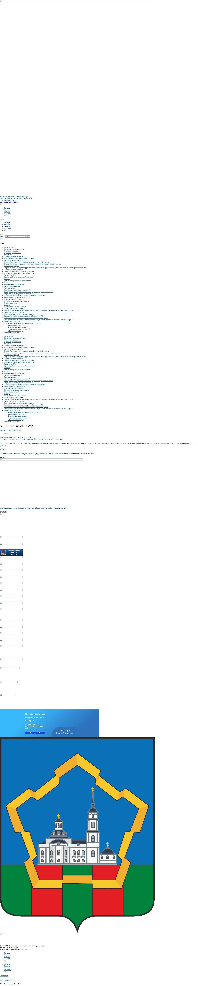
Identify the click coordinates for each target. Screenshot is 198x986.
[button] (99, 219)
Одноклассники (6, 980)
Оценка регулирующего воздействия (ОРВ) (19, 271)
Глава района (8, 247)
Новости (7, 210)
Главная (7, 208)
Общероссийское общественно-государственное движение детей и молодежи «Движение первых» (39, 320)
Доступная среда (10, 288)
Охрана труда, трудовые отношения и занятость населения (24, 295)
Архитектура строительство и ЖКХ (16, 297)
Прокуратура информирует (17, 327)
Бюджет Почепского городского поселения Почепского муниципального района (32, 264)
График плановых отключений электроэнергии (25, 323)
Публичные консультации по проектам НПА (20, 273)
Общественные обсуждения (14, 312)
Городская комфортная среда (14, 299)
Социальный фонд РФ (16, 325)
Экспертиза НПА (10, 275)
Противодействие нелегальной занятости (18, 277)
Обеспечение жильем (11, 303)
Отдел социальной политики (14, 308)
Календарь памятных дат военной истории (19, 314)
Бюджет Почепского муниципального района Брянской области (26, 262)
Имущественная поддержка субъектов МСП (19, 294)
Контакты (7, 213)
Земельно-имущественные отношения (17, 281)
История (7, 212)
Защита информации (11, 266)
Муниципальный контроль (13, 269)
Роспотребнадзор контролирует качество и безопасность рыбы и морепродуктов (33, 508)
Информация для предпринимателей (17, 290)
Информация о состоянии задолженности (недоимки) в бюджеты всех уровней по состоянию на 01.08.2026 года (47, 453)
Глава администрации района (14, 249)
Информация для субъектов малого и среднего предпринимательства (28, 292)
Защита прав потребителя (13, 286)
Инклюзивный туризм (12, 333)
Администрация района (12, 253)
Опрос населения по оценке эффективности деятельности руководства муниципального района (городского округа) (45, 268)
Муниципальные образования (14, 256)
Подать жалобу (35, 733)
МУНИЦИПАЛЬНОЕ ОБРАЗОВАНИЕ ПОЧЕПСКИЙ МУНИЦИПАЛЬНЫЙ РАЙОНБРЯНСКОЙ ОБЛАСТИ (16, 198)
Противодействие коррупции (14, 260)
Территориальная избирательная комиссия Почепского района (26, 318)
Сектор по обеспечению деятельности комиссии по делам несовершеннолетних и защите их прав (38, 310)
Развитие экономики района (14, 284)
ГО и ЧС (7, 282)
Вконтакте (4, 976)
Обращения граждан (11, 251)
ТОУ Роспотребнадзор (16, 331)
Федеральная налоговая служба (19, 329)
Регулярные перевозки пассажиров (16, 301)
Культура (7, 305)
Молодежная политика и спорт (15, 307)
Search (2, 236)
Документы (8, 255)
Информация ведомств (12, 321)
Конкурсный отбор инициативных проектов (20, 258)
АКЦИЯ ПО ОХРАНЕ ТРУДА (11, 430)
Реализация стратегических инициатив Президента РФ (23, 316)
